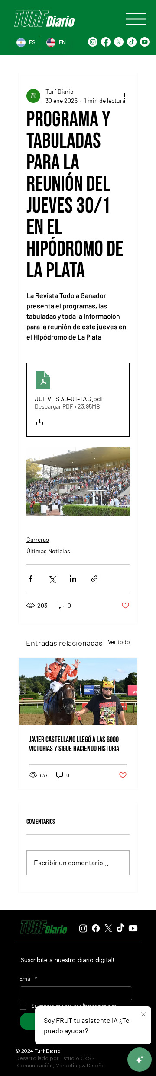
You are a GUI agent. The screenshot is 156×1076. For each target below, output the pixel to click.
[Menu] (136, 19)
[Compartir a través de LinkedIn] (73, 579)
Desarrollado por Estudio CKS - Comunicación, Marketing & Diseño (60, 1062)
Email (28, 979)
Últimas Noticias (48, 551)
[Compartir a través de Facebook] (30, 579)
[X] (119, 42)
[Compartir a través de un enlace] (94, 579)
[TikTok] (131, 42)
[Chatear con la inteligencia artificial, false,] (139, 1059)
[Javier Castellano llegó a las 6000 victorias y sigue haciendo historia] (78, 691)
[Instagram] (93, 42)
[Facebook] (105, 42)
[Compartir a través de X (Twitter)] (52, 579)
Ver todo (119, 641)
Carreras (37, 539)
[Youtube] (145, 42)
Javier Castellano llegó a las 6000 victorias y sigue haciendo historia (74, 744)
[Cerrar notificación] (143, 1015)
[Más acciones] (124, 96)
